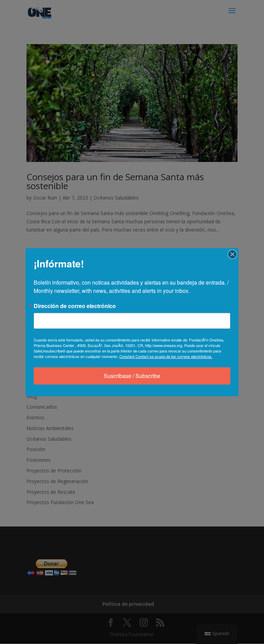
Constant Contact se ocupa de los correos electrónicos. (165, 356)
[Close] (232, 254)
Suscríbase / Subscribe (132, 376)
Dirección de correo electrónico (75, 306)
